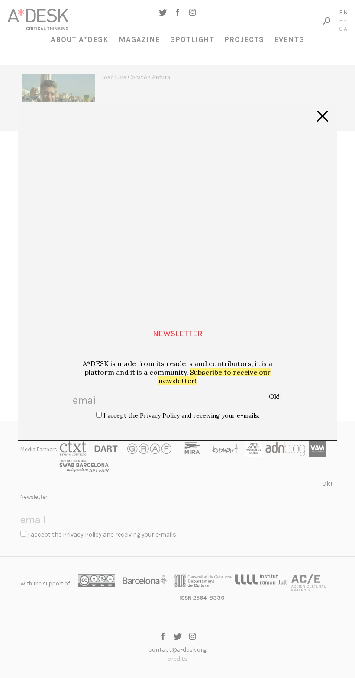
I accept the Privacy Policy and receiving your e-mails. (181, 415)
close (322, 116)
